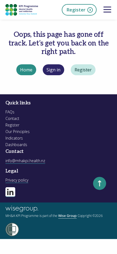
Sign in (53, 70)
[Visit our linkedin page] (10, 192)
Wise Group (67, 215)
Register (75, 10)
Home (26, 70)
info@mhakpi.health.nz (25, 160)
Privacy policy (16, 180)
